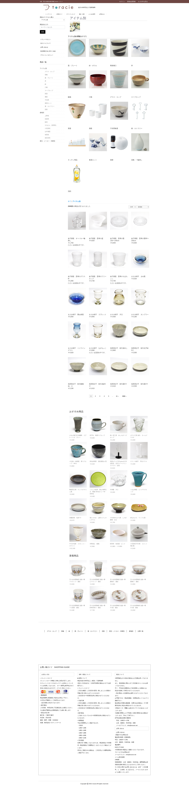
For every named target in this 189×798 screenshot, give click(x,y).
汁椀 (46, 87)
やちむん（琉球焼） (51, 125)
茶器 (46, 93)
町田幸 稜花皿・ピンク (117, 544)
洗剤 (46, 109)
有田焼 (47, 134)
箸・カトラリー (49, 106)
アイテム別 (43, 68)
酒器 (46, 97)
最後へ (124, 396)
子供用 (47, 100)
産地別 (42, 112)
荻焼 (46, 122)
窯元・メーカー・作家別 (47, 141)
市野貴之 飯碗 (94, 544)
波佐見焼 (47, 138)
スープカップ (49, 90)
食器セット (48, 103)
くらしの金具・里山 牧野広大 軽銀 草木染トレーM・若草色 (98, 492)
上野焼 (47, 116)
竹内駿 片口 (114, 489)
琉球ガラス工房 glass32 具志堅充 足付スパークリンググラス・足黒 (118, 463)
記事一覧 (140, 631)
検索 (42, 32)
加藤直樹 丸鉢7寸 (75, 517)
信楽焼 (47, 119)
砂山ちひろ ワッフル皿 (137, 517)
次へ (117, 396)
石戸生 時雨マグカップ (97, 435)
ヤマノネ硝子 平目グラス (138, 461)
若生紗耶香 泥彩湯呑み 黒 (98, 461)
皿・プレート (49, 78)
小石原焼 (47, 128)
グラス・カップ (49, 71)
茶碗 (46, 74)
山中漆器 (47, 131)
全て (69, 201)
